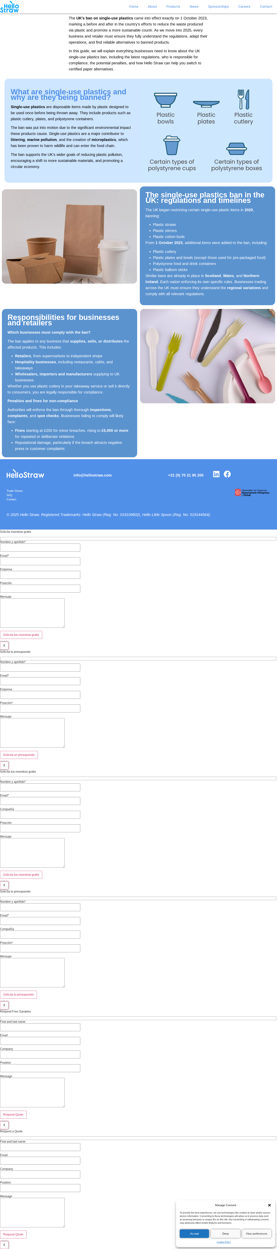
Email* (4, 555)
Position (5, 1062)
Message (6, 1076)
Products (173, 6)
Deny (225, 1233)
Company (6, 1048)
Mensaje (5, 596)
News (194, 6)
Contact (266, 6)
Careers (244, 6)
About (152, 6)
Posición (6, 583)
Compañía (7, 809)
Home (133, 6)
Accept (194, 1233)
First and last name (12, 1021)
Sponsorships (218, 6)
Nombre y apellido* (13, 542)
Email (4, 1035)
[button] (269, 1205)
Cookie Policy (224, 1242)
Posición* (6, 703)
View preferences (256, 1233)
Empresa (6, 569)
